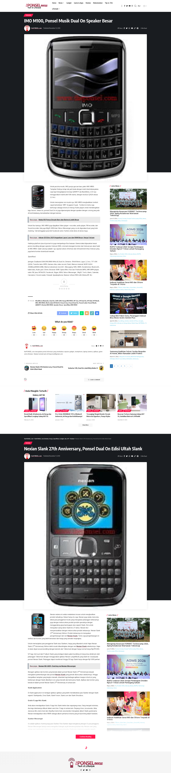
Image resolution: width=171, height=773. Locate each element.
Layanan (117, 289)
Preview (28, 15)
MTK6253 (56, 303)
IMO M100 (42, 303)
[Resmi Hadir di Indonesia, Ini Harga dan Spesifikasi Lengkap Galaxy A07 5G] (38, 402)
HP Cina (76, 301)
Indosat (130, 254)
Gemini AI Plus (133, 321)
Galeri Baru (126, 287)
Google (141, 321)
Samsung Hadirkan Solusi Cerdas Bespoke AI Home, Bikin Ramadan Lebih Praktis (128, 352)
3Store (120, 287)
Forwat (124, 218)
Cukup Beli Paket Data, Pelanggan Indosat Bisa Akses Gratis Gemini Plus (128, 317)
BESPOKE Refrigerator (137, 356)
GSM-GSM (58, 301)
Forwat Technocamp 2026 (134, 218)
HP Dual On (82, 301)
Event (120, 218)
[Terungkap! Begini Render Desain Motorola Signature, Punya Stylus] (101, 402)
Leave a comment (95, 379)
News (144, 218)
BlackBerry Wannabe (42, 301)
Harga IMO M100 (67, 301)
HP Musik (96, 301)
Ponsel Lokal (83, 303)
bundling (121, 321)
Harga (112, 323)
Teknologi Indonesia (116, 256)
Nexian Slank (72, 636)
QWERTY (38, 305)
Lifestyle (112, 359)
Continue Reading (85, 737)
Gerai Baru (133, 287)
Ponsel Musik (92, 303)
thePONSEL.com (36, 28)
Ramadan (129, 359)
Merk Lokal (49, 303)
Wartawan (124, 220)
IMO (36, 303)
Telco (124, 256)
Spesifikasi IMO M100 (70, 305)
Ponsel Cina (64, 303)
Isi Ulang (124, 323)
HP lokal (89, 301)
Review (28, 443)
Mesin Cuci (118, 359)
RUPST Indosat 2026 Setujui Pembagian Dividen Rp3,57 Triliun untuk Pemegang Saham (127, 249)
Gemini (127, 321)
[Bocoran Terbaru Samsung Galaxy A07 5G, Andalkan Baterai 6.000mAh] (132, 402)
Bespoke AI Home (125, 356)
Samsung (135, 359)
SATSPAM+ (141, 323)
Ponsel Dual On (73, 303)
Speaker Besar (58, 305)
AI (118, 254)
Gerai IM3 (139, 287)
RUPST (139, 254)
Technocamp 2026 (115, 220)
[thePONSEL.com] (36, 6)
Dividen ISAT (123, 254)
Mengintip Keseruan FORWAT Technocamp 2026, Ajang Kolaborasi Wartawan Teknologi (128, 213)
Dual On (52, 301)
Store (133, 289)
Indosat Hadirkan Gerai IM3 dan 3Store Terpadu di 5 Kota (126, 283)
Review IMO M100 (47, 305)
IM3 (115, 323)
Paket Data (127, 289)
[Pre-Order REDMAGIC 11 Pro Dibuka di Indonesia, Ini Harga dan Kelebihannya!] (70, 402)
